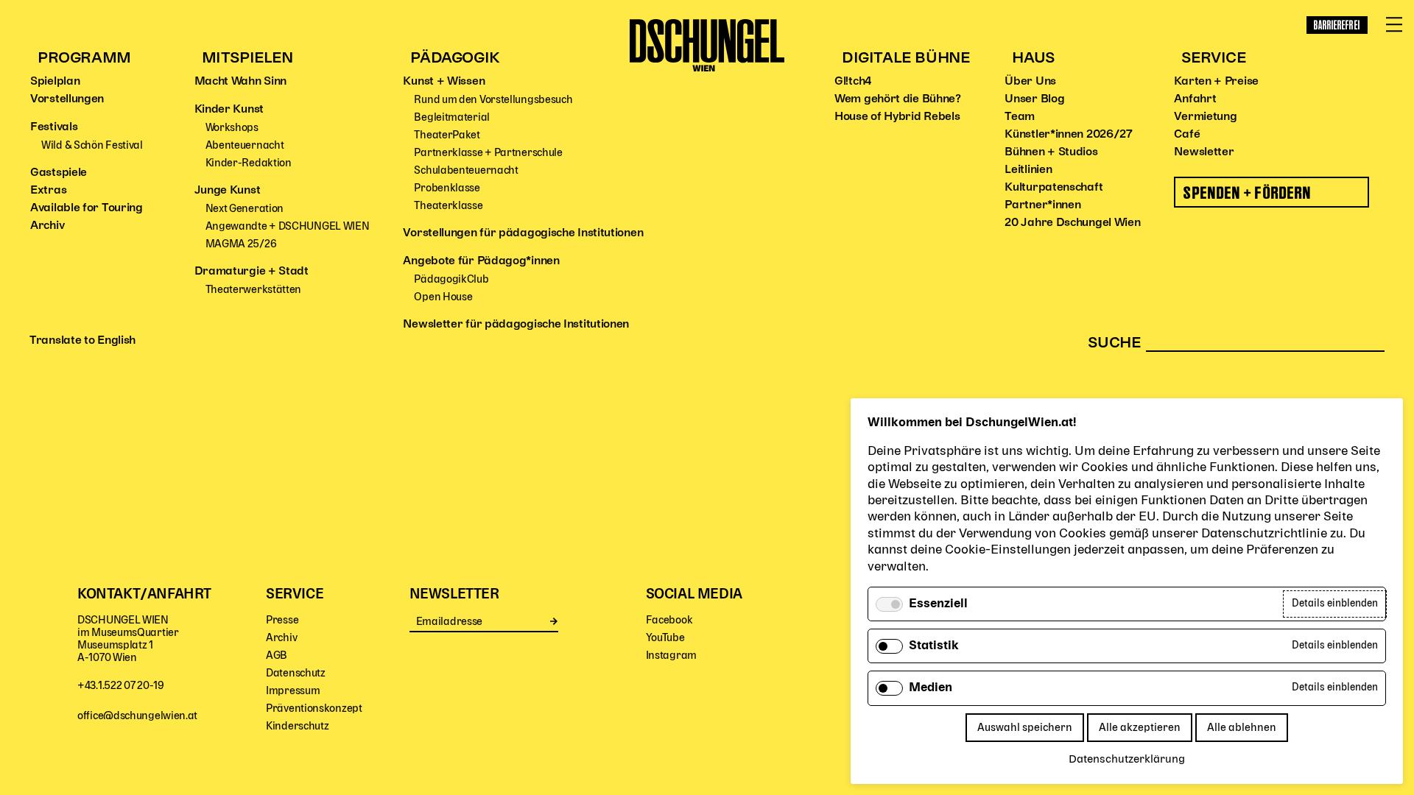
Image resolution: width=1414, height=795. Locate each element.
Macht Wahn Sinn (240, 82)
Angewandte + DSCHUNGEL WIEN (287, 226)
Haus (1033, 59)
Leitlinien (1028, 170)
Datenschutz (296, 673)
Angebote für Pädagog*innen (481, 261)
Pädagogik (454, 59)
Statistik (934, 646)
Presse (282, 620)
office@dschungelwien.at (137, 716)
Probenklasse (446, 188)
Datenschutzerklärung (1127, 759)
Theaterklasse (448, 206)
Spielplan (55, 82)
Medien (930, 688)
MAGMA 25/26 (241, 244)
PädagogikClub (451, 279)
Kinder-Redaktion (248, 163)
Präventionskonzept (314, 708)
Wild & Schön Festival (92, 145)
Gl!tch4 (853, 82)
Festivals (53, 127)
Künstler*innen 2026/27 (1068, 135)
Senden (554, 621)
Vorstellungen (67, 99)
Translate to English (82, 341)
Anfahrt (1195, 99)
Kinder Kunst (229, 110)
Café (1187, 135)
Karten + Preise (1216, 82)
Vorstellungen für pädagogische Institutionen (523, 233)
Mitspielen (247, 59)
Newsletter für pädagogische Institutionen (516, 324)
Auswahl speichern (1024, 727)
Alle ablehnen (1241, 727)
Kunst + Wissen (444, 82)
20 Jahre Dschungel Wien (1072, 223)
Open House (443, 297)
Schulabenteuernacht (466, 170)
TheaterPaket (446, 135)
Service (1213, 59)
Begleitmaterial (452, 117)
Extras (48, 191)
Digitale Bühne (905, 59)
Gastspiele (58, 173)
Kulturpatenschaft (1053, 188)
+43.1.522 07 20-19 (120, 685)
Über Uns (1030, 82)
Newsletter (1204, 152)
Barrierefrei (1337, 25)
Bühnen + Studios (1051, 152)
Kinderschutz (297, 726)
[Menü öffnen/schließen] (1394, 25)
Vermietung (1205, 117)
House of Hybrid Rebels (897, 117)
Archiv (47, 226)
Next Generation (244, 208)
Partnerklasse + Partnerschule (488, 153)
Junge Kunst (227, 191)
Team (1020, 117)
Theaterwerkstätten (253, 289)
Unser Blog (1034, 99)
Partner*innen (1042, 205)
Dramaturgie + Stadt (251, 271)
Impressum (293, 691)
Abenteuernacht (244, 145)
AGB (276, 655)
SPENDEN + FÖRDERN (1247, 192)
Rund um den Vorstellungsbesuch (493, 100)
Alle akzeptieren (1140, 727)
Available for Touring (86, 208)
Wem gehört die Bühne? (897, 99)
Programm (84, 59)
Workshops (231, 127)
